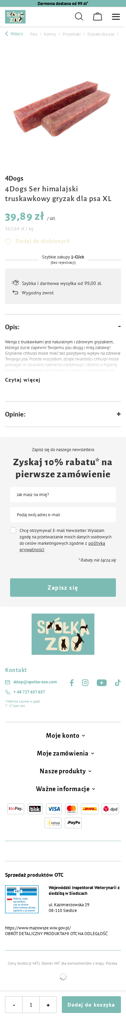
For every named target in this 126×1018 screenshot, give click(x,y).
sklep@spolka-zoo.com (35, 682)
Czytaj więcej (23, 379)
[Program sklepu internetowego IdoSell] (63, 977)
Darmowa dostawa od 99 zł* (63, 3)
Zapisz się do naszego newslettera (63, 449)
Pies (33, 34)
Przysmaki (71, 34)
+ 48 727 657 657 (29, 692)
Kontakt (16, 670)
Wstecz (16, 34)
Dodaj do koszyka (91, 1004)
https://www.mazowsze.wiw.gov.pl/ (38, 928)
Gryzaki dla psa (100, 34)
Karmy (50, 34)
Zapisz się (63, 587)
